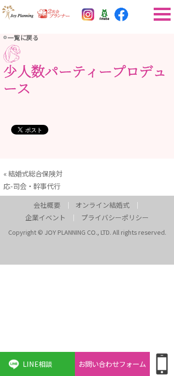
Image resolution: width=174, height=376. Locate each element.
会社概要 (46, 205)
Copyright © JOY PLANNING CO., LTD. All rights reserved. (87, 232)
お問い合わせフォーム (112, 364)
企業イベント (45, 217)
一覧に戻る (23, 37)
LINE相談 (37, 364)
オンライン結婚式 (102, 205)
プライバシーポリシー (115, 217)
